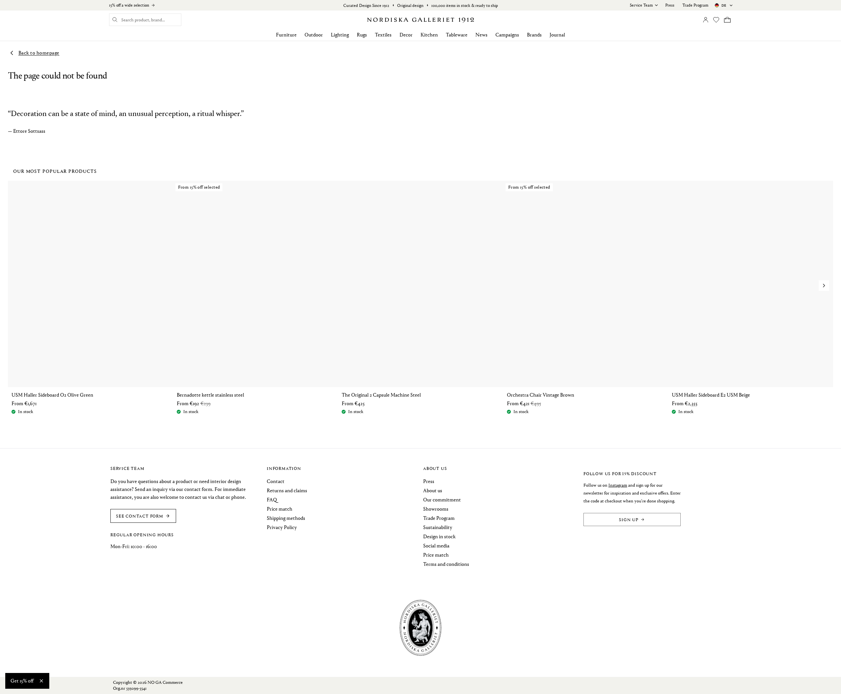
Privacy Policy (282, 527)
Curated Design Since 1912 (366, 5)
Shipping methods (286, 518)
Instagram (617, 485)
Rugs (362, 35)
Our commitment (442, 500)
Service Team (641, 5)
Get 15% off (22, 681)
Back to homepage (38, 53)
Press (669, 5)
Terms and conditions (446, 564)
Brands (534, 35)
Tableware (456, 35)
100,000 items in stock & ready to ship (464, 5)
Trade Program (695, 5)
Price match (279, 509)
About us (432, 490)
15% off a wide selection (129, 5)
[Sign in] (706, 20)
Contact (275, 481)
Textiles (383, 35)
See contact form (139, 516)
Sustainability (437, 527)
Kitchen (429, 35)
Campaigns (507, 35)
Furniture (286, 35)
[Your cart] (727, 19)
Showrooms (435, 509)
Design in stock (439, 536)
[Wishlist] (716, 19)
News (481, 35)
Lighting (340, 35)
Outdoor (314, 35)
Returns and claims (287, 490)
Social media (436, 546)
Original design (410, 5)
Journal (557, 35)
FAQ (272, 500)
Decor (406, 35)
